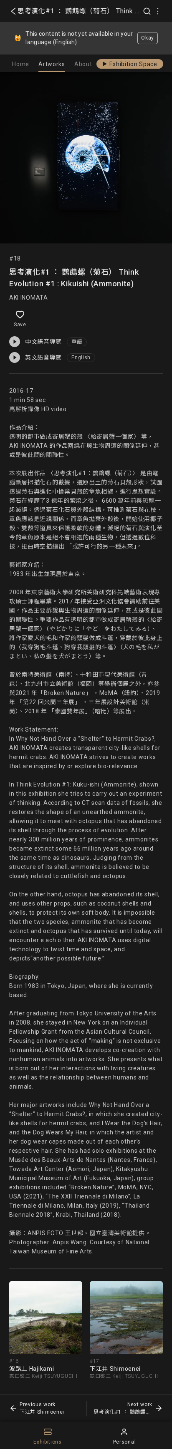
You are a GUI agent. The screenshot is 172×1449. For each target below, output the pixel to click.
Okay (147, 38)
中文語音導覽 (43, 341)
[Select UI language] (158, 11)
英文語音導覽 (43, 357)
